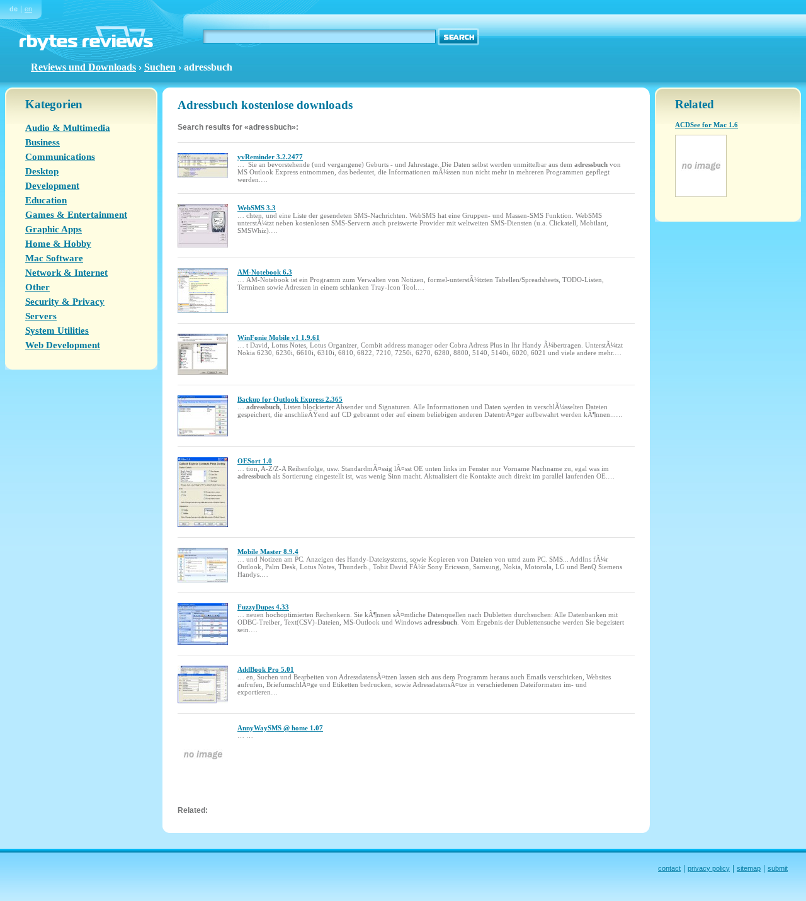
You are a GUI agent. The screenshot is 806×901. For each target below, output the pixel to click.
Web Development (62, 345)
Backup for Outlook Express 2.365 (290, 399)
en (28, 9)
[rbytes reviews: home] (86, 47)
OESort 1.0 (254, 461)
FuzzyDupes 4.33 (263, 607)
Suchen (160, 67)
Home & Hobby (58, 244)
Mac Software (54, 258)
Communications (60, 157)
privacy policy (709, 868)
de (13, 9)
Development (52, 186)
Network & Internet (66, 273)
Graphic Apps (53, 229)
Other (37, 287)
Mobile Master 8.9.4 (267, 551)
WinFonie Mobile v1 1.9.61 (278, 337)
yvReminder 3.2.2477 (270, 157)
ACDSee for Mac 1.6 (706, 124)
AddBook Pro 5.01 (265, 669)
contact (669, 868)
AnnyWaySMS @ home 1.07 (280, 728)
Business (42, 142)
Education (46, 200)
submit (778, 868)
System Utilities (57, 331)
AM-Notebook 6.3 (264, 272)
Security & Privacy (65, 302)
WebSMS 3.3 (256, 208)
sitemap (749, 868)
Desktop (42, 171)
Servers (41, 316)
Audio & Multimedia (67, 128)
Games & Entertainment (76, 215)
